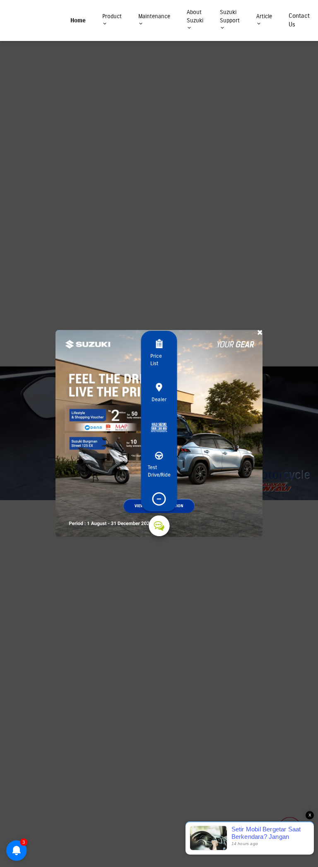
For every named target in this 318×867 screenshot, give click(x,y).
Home (78, 20)
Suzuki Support (230, 16)
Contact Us (299, 20)
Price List (156, 360)
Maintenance (154, 16)
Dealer (159, 399)
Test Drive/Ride (159, 471)
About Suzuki (195, 16)
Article (264, 16)
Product (112, 16)
